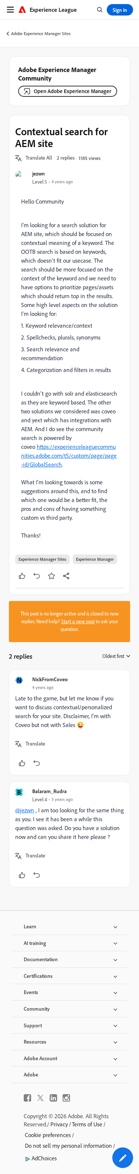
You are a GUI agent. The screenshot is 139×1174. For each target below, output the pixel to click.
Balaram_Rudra (49, 791)
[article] (69, 722)
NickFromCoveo (50, 679)
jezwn (38, 173)
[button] (39, 158)
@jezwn (24, 810)
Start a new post (78, 621)
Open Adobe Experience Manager (72, 91)
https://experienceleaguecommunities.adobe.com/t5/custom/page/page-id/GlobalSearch (69, 455)
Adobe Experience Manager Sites (41, 33)
